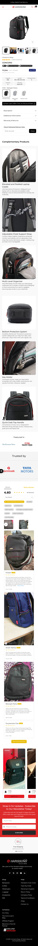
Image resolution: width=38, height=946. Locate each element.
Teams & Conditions (27, 898)
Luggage (5, 892)
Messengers (6, 889)
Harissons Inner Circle (28, 883)
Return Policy (25, 892)
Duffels (4, 886)
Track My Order (26, 886)
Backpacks (6, 883)
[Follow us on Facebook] (10, 873)
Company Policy (26, 895)
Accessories (6, 895)
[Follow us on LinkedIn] (24, 873)
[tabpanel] (18, 844)
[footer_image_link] (17, 862)
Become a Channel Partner (8, 925)
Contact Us (24, 904)
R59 (3, 898)
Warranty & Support (27, 889)
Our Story (5, 913)
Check (33, 131)
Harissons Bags (7, 57)
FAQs (23, 901)
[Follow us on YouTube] (21, 873)
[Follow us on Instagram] (17, 873)
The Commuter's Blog (8, 917)
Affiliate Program (8, 921)
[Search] (32, 7)
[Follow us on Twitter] (13, 873)
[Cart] (35, 7)
